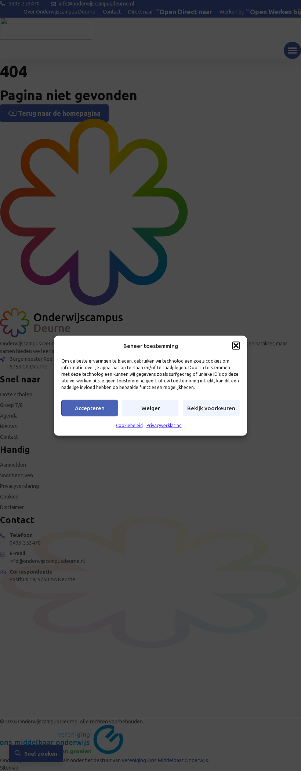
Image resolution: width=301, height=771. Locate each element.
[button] (236, 345)
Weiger (150, 408)
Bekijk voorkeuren (211, 408)
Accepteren (90, 408)
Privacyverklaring (164, 425)
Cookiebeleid (129, 425)
